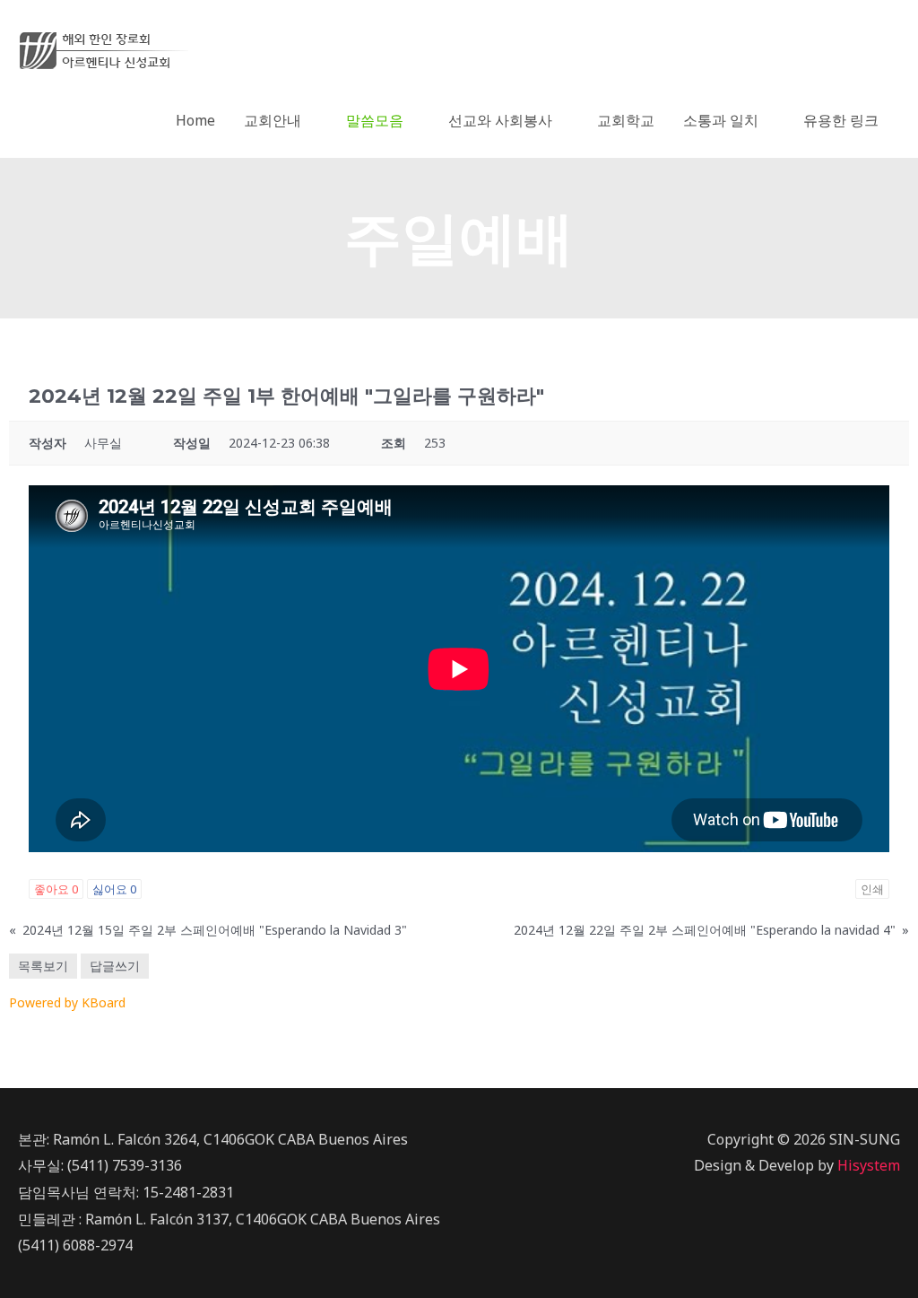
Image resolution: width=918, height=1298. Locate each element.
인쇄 (872, 889)
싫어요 (114, 889)
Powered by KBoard (67, 1002)
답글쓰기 (115, 965)
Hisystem (868, 1165)
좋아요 (56, 889)
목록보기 (43, 965)
